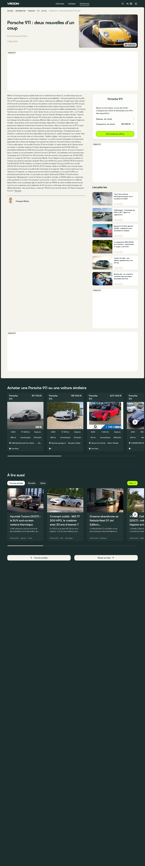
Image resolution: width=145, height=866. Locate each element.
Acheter (72, 3)
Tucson (30, 538)
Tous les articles (16, 483)
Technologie (69, 538)
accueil (10, 11)
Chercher (60, 3)
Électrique (103, 538)
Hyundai (23, 538)
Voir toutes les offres (115, 134)
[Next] (135, 422)
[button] (25, 397)
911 (38, 11)
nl (128, 3)
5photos (131, 45)
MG (61, 538)
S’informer (84, 3)
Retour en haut (104, 558)
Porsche (31, 11)
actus (44, 11)
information (21, 11)
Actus (42, 483)
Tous (131, 483)
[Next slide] (40, 427)
